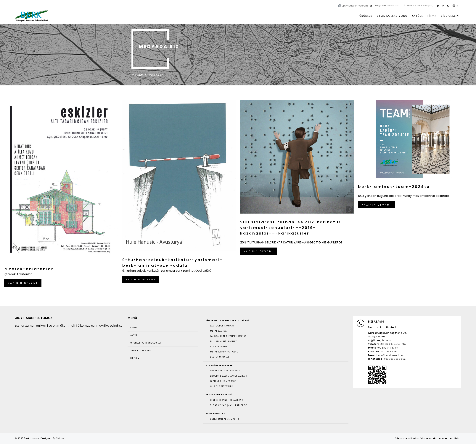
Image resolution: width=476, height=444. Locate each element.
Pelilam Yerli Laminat (223, 341)
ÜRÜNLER (365, 16)
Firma (133, 327)
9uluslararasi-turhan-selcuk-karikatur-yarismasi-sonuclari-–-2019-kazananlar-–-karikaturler (292, 227)
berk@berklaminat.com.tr (387, 5)
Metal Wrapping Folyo (224, 351)
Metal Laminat (219, 330)
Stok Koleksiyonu (141, 350)
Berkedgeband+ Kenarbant (226, 400)
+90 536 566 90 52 (395, 359)
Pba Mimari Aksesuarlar (225, 370)
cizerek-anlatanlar (29, 268)
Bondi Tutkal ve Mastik (224, 418)
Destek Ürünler (220, 356)
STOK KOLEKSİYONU (392, 16)
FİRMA (432, 16)
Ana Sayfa (137, 75)
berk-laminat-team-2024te (394, 186)
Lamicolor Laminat (222, 325)
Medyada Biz (155, 75)
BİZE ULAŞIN (450, 16)
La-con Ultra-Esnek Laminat (228, 336)
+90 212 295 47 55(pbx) (420, 5)
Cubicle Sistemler (221, 386)
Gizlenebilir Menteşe (223, 381)
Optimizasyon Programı (354, 5)
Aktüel (134, 335)
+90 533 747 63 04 (387, 347)
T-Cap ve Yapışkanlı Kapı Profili (230, 405)
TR (457, 5)
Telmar (60, 438)
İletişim (135, 358)
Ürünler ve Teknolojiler (146, 342)
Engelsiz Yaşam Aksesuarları (228, 375)
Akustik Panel (218, 346)
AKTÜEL (417, 16)
